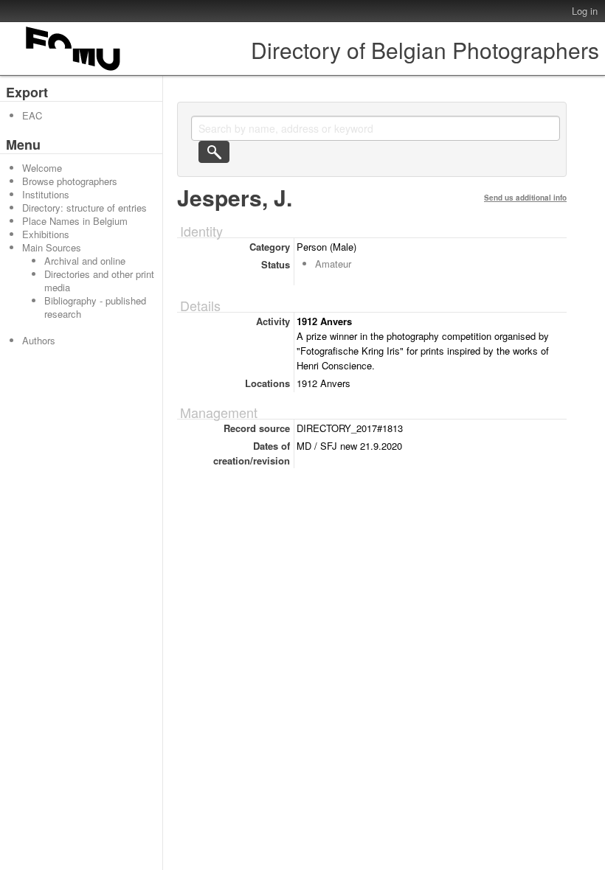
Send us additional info (525, 197)
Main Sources (51, 247)
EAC (32, 115)
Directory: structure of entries (84, 208)
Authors (38, 340)
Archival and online (84, 261)
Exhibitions (45, 234)
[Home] (74, 70)
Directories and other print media (99, 280)
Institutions (45, 194)
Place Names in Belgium (75, 221)
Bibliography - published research (95, 307)
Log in (585, 11)
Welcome (42, 168)
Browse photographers (69, 181)
